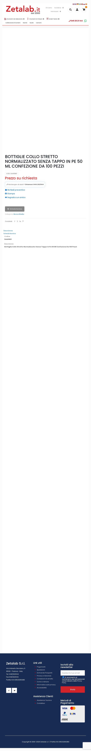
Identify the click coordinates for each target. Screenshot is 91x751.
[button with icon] (8, 690)
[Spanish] (86, 4)
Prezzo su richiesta (21, 178)
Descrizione (8, 231)
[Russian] (84, 4)
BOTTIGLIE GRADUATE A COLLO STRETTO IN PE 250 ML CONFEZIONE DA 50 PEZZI (45, 525)
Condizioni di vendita (45, 679)
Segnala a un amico (16, 197)
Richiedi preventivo (16, 190)
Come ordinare (43, 682)
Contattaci (41, 703)
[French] (76, 4)
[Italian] (80, 4)
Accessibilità (42, 688)
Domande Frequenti (44, 673)
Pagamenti (41, 667)
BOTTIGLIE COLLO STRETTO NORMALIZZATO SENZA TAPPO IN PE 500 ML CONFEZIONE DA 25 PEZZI (45, 329)
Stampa (11, 193)
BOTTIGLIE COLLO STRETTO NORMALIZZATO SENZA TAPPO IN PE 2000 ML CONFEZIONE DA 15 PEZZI (45, 407)
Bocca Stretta (19, 214)
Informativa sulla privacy (46, 685)
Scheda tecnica (16, 209)
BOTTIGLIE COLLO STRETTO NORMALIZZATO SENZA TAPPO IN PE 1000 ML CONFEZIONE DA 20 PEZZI (45, 368)
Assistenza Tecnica (44, 700)
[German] (78, 4)
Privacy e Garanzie (44, 676)
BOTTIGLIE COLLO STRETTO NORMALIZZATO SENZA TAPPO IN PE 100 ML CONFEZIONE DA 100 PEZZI (45, 290)
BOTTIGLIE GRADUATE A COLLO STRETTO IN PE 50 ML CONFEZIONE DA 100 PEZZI (45, 446)
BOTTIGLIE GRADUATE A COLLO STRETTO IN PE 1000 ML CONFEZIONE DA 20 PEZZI (45, 603)
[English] (74, 4)
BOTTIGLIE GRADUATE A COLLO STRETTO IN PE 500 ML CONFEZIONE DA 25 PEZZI (45, 564)
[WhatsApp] (85, 20)
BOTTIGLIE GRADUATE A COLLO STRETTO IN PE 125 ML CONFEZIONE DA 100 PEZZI (45, 486)
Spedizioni (41, 670)
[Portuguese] (82, 4)
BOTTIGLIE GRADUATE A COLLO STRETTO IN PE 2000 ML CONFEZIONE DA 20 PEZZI (45, 642)
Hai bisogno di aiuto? (26, 184)
